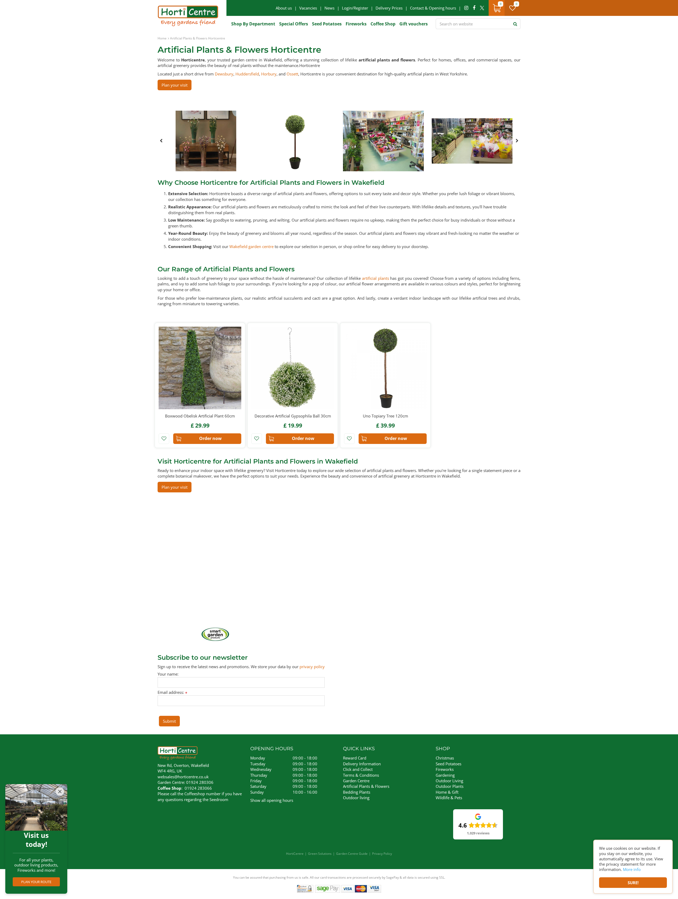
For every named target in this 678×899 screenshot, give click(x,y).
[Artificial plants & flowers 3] (383, 141)
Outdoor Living (449, 780)
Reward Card (354, 758)
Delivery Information (362, 763)
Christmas (445, 758)
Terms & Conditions (361, 775)
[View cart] (497, 8)
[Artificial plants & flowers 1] (206, 141)
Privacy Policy (382, 853)
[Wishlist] (512, 8)
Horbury (268, 74)
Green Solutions (320, 853)
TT (482, 8)
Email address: (172, 692)
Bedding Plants (356, 792)
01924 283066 (198, 788)
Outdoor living (356, 797)
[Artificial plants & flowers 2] (294, 141)
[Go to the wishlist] (514, 8)
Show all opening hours (271, 800)
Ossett (292, 74)
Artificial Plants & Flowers (366, 786)
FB (474, 8)
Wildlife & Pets (449, 797)
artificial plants (375, 278)
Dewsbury (224, 74)
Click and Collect (358, 769)
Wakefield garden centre (251, 246)
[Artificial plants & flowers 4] (472, 141)
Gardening (445, 775)
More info (632, 869)
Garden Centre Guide (352, 853)
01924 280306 (199, 782)
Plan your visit (175, 85)
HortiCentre (295, 853)
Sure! (633, 882)
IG (466, 8)
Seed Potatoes (448, 763)
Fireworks (445, 769)
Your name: (168, 674)
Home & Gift (447, 792)
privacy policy (312, 666)
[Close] (60, 791)
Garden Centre (356, 780)
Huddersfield (247, 74)
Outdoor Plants (449, 786)
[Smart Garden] (215, 634)
